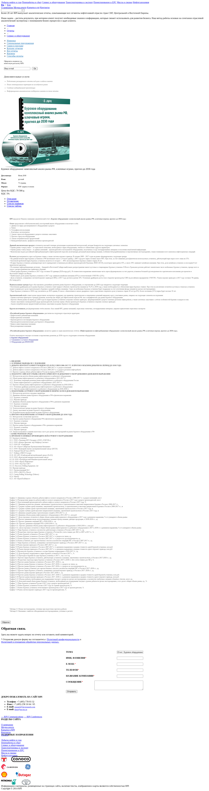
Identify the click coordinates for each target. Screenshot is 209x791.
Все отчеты (12, 51)
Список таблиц (14, 206)
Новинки (11, 40)
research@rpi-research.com (25, 707)
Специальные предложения (20, 43)
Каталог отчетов (15, 48)
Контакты (6, 732)
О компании (7, 724)
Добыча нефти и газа (11, 740)
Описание (11, 199)
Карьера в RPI (8, 730)
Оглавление (13, 201)
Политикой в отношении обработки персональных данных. (30, 642)
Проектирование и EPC (12, 750)
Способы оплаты (15, 56)
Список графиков (15, 203)
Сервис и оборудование (18, 36)
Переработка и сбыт (11, 742)
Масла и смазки (8, 753)
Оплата (4, 735)
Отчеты (10, 30)
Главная (11, 25)
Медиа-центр (7, 727)
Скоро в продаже (15, 46)
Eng (9, 5)
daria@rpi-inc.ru (21, 709)
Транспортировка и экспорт (14, 748)
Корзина (11, 53)
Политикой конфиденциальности (63, 639)
